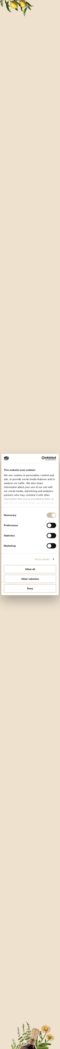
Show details (42, 559)
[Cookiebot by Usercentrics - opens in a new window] (42, 458)
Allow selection (30, 578)
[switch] (51, 525)
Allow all (30, 569)
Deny (30, 588)
